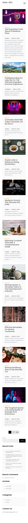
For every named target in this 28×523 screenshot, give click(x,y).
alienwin (7, 89)
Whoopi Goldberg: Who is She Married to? (13, 369)
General (7, 27)
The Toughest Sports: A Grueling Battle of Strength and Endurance (14, 411)
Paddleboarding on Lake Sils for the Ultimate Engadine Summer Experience (14, 81)
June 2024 (8, 488)
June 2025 (8, 486)
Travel (6, 76)
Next (17, 432)
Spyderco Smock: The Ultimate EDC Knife (12, 202)
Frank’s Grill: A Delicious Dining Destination (12, 162)
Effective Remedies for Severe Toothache (13, 329)
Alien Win (7, 2)
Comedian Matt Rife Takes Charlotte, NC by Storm (14, 122)
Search (4, 438)
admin (7, 38)
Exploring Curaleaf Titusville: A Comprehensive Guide (13, 243)
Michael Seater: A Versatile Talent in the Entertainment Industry (13, 288)
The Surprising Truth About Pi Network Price (14, 31)
